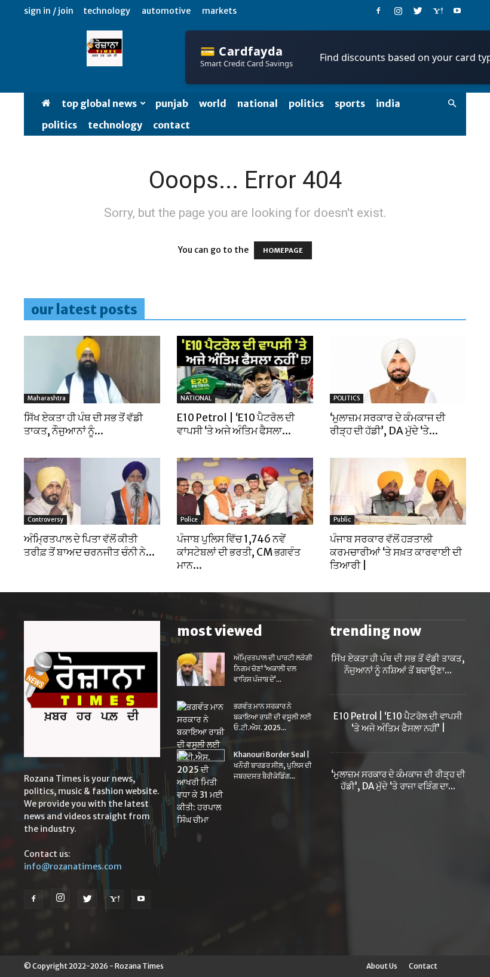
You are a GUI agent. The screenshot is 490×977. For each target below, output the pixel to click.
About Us (381, 965)
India (388, 103)
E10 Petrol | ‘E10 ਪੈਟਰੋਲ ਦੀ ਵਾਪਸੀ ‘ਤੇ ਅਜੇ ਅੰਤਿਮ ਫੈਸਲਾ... (236, 424)
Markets (219, 10)
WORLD (212, 103)
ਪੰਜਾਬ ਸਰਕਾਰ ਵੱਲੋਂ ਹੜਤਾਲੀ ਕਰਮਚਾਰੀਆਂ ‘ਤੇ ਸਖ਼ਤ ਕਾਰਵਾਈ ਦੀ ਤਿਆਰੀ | (396, 552)
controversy (45, 519)
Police (189, 519)
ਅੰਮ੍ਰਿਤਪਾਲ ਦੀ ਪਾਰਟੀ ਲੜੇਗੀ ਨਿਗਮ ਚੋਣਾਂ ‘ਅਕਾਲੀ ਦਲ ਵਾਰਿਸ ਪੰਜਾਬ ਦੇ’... (273, 668)
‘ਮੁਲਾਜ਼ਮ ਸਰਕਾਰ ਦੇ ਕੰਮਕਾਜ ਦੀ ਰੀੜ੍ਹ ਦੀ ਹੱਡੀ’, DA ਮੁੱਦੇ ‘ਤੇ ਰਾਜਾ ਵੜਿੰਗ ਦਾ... (398, 780)
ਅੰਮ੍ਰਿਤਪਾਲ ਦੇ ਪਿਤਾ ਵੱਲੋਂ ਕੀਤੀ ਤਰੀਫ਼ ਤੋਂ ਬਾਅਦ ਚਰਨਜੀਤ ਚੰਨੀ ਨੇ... (89, 545)
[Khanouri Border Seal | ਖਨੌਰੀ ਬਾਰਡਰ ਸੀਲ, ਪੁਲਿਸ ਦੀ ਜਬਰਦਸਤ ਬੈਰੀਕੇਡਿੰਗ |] (201, 766)
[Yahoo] (437, 11)
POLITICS (306, 103)
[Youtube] (457, 11)
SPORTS (350, 103)
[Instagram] (398, 11)
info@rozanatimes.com (73, 866)
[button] (451, 103)
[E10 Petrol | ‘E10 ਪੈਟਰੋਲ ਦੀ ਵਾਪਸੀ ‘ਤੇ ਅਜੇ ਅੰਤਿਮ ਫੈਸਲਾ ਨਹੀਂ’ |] (245, 369)
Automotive (166, 10)
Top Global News (99, 103)
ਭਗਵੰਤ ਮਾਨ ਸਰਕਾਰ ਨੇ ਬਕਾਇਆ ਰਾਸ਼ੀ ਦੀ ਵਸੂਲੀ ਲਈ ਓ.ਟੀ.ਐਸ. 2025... (272, 717)
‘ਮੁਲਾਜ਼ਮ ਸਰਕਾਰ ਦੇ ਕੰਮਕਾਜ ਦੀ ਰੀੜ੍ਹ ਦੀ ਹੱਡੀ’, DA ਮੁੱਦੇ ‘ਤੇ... (387, 424)
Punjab (171, 103)
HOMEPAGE (283, 250)
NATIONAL (257, 103)
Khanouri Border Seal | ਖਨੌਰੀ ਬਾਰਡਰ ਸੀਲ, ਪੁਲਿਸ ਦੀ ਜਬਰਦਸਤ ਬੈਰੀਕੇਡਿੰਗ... (273, 765)
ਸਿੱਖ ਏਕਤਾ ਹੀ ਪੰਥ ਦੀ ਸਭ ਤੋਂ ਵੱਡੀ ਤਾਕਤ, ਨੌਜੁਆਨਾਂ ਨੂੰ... (83, 424)
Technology (106, 10)
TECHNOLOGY (115, 125)
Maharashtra (46, 398)
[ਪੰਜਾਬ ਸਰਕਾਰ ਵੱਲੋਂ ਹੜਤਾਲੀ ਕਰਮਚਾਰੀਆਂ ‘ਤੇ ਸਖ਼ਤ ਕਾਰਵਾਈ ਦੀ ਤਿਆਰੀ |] (398, 491)
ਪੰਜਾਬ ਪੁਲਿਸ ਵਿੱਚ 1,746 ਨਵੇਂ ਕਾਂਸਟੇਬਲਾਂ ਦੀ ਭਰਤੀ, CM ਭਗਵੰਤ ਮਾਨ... (239, 552)
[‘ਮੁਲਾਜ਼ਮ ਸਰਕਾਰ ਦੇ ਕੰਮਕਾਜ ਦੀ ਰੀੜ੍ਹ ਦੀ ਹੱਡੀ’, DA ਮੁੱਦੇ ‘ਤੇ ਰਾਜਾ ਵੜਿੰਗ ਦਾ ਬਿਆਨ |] (398, 369)
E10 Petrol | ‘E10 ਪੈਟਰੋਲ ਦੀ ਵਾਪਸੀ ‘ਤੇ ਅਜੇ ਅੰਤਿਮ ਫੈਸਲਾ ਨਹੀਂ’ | (398, 722)
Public (342, 519)
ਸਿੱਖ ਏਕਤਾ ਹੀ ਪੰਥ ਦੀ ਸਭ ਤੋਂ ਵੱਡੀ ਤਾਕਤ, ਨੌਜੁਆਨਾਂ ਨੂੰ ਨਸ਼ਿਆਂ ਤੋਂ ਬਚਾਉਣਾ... (398, 664)
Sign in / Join (49, 10)
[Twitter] (418, 11)
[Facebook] (378, 11)
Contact (171, 125)
